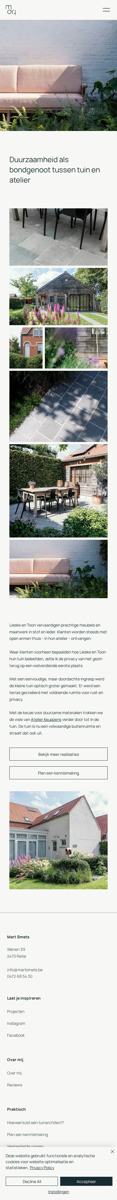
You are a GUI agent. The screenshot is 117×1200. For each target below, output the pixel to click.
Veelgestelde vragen (25, 1146)
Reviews (14, 1084)
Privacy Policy (42, 1167)
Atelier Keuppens (46, 719)
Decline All (32, 1181)
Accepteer (86, 1181)
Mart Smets (18, 936)
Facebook (16, 1035)
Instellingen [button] (58, 1191)
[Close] (109, 1155)
